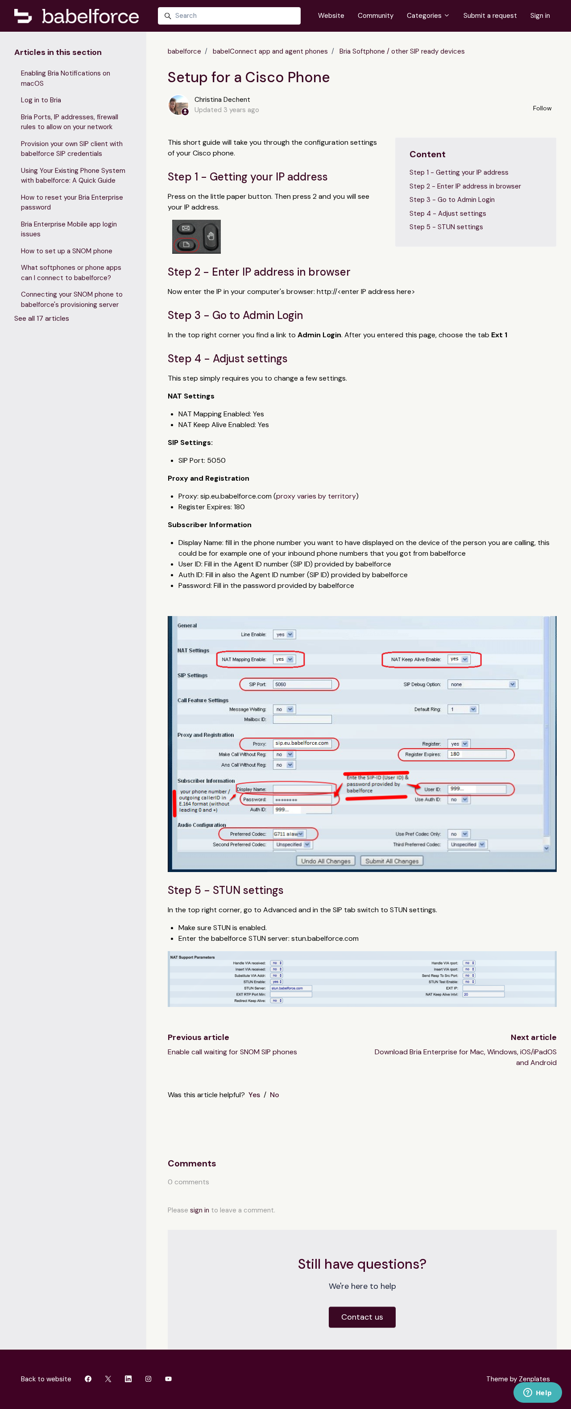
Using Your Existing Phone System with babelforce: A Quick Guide (73, 175)
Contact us (362, 1317)
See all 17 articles (41, 318)
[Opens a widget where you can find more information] (537, 1393)
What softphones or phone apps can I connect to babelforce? (71, 272)
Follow (542, 108)
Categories (425, 15)
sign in (199, 1210)
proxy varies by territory (316, 496)
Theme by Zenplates (518, 1379)
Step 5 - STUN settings (446, 226)
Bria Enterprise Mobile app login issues (69, 229)
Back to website (46, 1379)
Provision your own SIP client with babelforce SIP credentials (72, 149)
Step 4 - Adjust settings (448, 213)
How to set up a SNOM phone (66, 251)
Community (375, 15)
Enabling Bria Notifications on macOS (65, 78)
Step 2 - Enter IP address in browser (465, 186)
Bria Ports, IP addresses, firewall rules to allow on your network (69, 122)
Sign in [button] (540, 15)
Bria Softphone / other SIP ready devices (402, 51)
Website (331, 15)
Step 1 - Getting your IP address (459, 172)
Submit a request (490, 15)
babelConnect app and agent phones (270, 51)
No (274, 1094)
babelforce (184, 51)
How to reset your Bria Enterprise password (72, 202)
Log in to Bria (41, 100)
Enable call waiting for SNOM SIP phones (232, 1052)
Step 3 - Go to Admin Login (452, 199)
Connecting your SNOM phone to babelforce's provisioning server (72, 299)
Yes (254, 1094)
